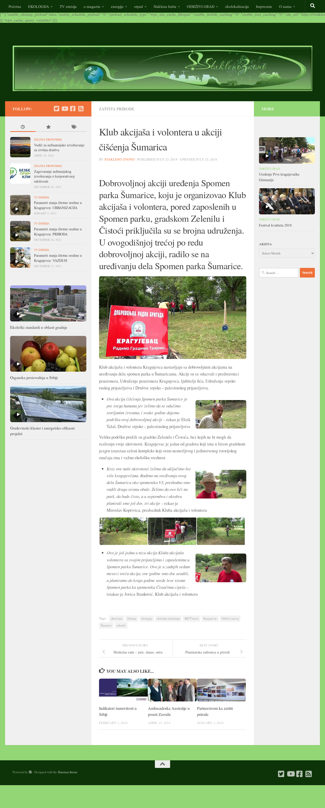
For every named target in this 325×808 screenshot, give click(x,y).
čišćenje (131, 618)
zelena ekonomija (48, 139)
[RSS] (81, 109)
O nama (285, 6)
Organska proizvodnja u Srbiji (34, 377)
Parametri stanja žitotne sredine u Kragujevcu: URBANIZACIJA (58, 205)
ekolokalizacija (237, 6)
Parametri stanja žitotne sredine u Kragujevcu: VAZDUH (58, 258)
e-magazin (92, 6)
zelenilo (121, 625)
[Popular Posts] (48, 127)
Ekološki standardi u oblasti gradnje (38, 327)
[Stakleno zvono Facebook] (73, 109)
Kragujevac (210, 618)
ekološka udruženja (168, 618)
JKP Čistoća (192, 618)
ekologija (146, 618)
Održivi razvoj (230, 618)
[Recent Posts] (23, 127)
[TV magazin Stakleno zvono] (64, 109)
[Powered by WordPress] (30, 772)
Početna (15, 6)
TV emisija (68, 6)
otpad (138, 6)
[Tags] (73, 127)
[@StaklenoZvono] (56, 109)
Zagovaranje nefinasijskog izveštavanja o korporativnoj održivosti (54, 176)
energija (117, 6)
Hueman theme (67, 772)
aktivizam (116, 618)
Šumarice (106, 625)
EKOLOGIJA (38, 6)
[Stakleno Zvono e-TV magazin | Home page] (162, 68)
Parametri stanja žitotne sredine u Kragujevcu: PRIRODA (58, 231)
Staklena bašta (165, 6)
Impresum (264, 6)
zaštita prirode (116, 109)
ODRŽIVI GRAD (201, 6)
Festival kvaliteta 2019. (275, 225)
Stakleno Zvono (119, 159)
